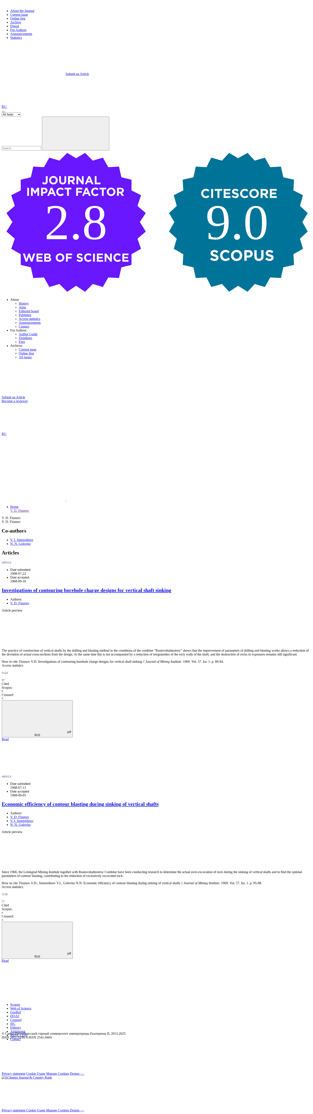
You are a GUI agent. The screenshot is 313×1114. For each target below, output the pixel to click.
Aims (22, 307)
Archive (15, 22)
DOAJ (14, 1016)
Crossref (16, 1020)
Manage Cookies (57, 1073)
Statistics (16, 37)
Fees (22, 342)
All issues (25, 357)
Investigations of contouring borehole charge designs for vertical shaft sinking (86, 590)
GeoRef (15, 1012)
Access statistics (29, 319)
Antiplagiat (17, 1031)
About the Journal (22, 11)
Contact (24, 326)
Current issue (19, 14)
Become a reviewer (15, 401)
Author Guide (28, 334)
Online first (17, 18)
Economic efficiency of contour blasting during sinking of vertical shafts (80, 804)
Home (14, 507)
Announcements (21, 34)
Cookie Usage (35, 1073)
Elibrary (15, 1027)
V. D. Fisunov (19, 510)
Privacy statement (13, 1073)
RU (4, 107)
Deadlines (25, 338)
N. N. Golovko (20, 543)
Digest (14, 26)
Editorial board (29, 311)
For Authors (18, 30)
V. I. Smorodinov (21, 540)
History (24, 303)
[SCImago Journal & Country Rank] (27, 1077)
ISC (13, 1024)
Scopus (15, 1004)
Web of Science (20, 1008)
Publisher (25, 315)
